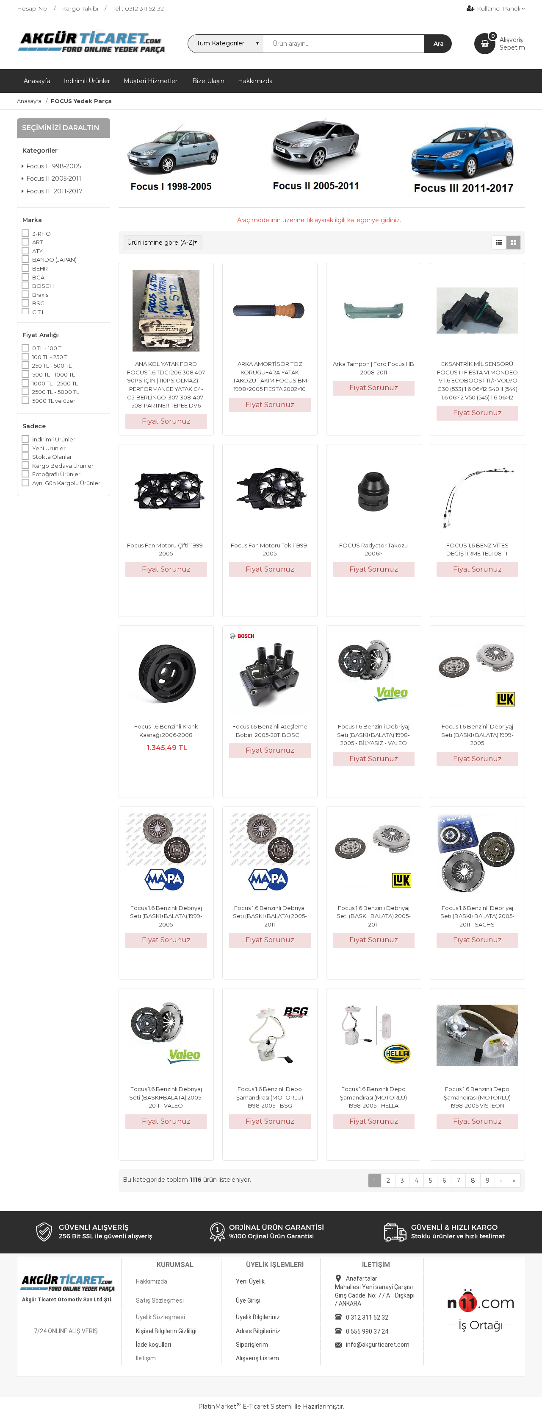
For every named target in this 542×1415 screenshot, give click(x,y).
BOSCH (43, 285)
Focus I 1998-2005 (53, 166)
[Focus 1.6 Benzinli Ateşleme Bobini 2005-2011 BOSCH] (270, 674)
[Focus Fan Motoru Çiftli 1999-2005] (166, 493)
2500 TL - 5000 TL (55, 391)
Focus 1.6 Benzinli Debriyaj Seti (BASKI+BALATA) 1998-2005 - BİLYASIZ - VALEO (373, 734)
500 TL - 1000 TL (53, 374)
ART (37, 242)
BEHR (40, 268)
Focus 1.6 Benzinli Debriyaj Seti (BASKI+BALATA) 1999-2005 (477, 734)
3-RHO (41, 233)
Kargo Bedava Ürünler (63, 465)
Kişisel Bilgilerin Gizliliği (166, 1331)
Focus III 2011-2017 (54, 191)
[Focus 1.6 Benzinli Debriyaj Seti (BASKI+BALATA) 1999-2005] (477, 674)
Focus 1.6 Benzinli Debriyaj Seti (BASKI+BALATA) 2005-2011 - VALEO (166, 1097)
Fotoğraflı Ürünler (56, 474)
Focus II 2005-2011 (53, 178)
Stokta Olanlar (52, 456)
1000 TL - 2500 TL (55, 383)
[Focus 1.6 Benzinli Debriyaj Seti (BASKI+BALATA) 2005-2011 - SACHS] (477, 855)
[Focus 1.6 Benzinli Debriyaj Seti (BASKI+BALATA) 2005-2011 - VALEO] (166, 1037)
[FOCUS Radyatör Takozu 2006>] (374, 493)
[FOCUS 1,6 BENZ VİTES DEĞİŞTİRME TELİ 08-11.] (477, 493)
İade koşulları (153, 1344)
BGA (38, 277)
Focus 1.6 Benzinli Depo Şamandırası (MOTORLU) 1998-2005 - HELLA (373, 1097)
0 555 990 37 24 (367, 1331)
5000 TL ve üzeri (54, 400)
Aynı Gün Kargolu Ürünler (66, 483)
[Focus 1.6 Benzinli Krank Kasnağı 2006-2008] (166, 674)
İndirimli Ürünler (53, 439)
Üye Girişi (248, 1300)
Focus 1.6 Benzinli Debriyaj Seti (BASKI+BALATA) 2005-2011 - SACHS (477, 916)
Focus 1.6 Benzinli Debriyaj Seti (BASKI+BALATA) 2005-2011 (270, 916)
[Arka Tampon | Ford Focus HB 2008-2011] (374, 312)
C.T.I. (38, 312)
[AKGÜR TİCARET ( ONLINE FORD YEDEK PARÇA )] (91, 53)
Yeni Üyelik (250, 1281)
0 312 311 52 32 (367, 1317)
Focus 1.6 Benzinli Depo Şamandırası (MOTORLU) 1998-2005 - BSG (269, 1097)
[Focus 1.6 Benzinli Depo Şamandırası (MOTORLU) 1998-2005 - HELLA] (374, 1037)
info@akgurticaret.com (377, 1344)
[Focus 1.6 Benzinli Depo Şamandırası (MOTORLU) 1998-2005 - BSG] (270, 1037)
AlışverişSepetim (512, 43)
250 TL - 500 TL (52, 365)
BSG (38, 303)
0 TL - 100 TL (48, 348)
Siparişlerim (252, 1344)
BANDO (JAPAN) (54, 259)
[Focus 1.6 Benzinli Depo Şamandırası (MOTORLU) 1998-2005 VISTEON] (477, 1037)
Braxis (40, 294)
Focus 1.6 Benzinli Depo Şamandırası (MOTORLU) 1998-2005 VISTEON (477, 1097)
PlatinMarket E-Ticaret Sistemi (245, 1406)
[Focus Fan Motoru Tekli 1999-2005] (270, 493)
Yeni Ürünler (49, 447)
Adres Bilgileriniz (258, 1331)
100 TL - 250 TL (51, 357)
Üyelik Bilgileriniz (258, 1317)
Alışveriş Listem (257, 1358)
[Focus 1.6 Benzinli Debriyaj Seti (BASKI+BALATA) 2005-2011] (270, 855)
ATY (37, 251)
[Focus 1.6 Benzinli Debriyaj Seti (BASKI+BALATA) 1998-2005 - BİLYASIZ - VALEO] (374, 674)
